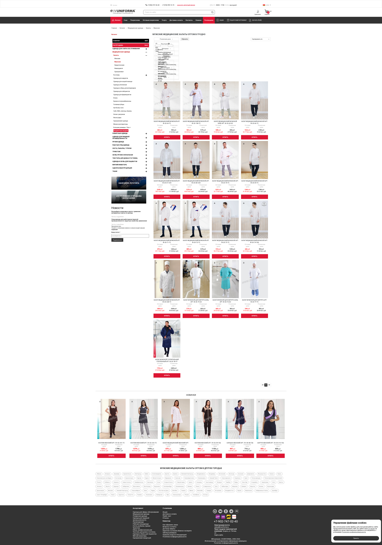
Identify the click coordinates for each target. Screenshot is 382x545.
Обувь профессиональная (122, 155)
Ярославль (136, 486)
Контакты (189, 20)
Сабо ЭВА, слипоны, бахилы (122, 111)
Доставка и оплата (176, 20)
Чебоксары (224, 486)
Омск (145, 490)
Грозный (240, 474)
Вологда (231, 474)
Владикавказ (201, 474)
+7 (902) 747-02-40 (153, 5)
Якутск (108, 486)
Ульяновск (149, 494)
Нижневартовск (189, 478)
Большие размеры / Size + (122, 127)
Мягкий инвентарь (119, 165)
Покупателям (135, 20)
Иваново (235, 486)
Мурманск (168, 478)
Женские (117, 58)
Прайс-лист (167, 516)
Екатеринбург (168, 486)
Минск (191, 490)
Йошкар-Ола (262, 474)
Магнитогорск (157, 478)
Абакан (99, 474)
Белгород (138, 474)
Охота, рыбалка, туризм (121, 148)
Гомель (183, 490)
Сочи (158, 482)
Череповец (264, 482)
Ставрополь (207, 486)
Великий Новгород (187, 474)
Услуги (164, 20)
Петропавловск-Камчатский (273, 478)
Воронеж (157, 486)
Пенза (197, 486)
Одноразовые (119, 71)
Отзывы (166, 518)
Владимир (212, 474)
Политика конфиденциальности (174, 537)
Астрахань (218, 490)
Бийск (146, 474)
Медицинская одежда (121, 52)
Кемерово (159, 494)
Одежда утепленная (120, 85)
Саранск (116, 482)
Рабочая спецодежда (120, 145)
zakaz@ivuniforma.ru (221, 527)
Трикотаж (116, 151)
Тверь (236, 482)
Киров (239, 490)
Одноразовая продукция (122, 168)
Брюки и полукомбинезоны (122, 101)
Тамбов (228, 482)
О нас (125, 20)
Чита (273, 482)
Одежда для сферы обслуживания (126, 48)
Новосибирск (136, 490)
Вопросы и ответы (169, 527)
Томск (113, 494)
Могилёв (200, 490)
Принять (356, 538)
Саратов (121, 494)
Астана (205, 494)
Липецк (189, 486)
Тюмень (139, 494)
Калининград (180, 486)
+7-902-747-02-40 (226, 521)
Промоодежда (118, 142)
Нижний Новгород (122, 490)
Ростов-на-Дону (164, 490)
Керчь (279, 474)
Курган (139, 478)
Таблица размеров (169, 533)
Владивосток (229, 490)
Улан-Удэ (244, 482)
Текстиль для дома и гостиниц (124, 158)
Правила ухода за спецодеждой (174, 535)
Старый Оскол (168, 482)
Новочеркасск (226, 478)
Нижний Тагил (214, 478)
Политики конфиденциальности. (354, 532)
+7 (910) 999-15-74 (168, 5)
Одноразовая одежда (120, 121)
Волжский (222, 474)
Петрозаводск (256, 478)
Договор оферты (169, 529)
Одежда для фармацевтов (122, 94)
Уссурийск (254, 482)
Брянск (175, 474)
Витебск (174, 490)
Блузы (115, 98)
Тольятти (130, 494)
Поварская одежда (119, 133)
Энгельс (99, 486)
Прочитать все (116, 226)
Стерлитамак (181, 482)
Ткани (114, 171)
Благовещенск (156, 474)
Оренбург (275, 490)
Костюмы (116, 75)
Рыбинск (107, 482)
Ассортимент (138, 508)
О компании (167, 508)
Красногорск (129, 478)
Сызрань (199, 482)
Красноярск (100, 490)
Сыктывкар (209, 482)
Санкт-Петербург (102, 494)
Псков (99, 482)
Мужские (117, 62)
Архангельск (127, 474)
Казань (261, 486)
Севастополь (127, 482)
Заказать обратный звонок (186, 5)
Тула (216, 486)
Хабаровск (126, 486)
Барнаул (116, 486)
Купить (167, 137)
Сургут (191, 482)
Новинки (198, 20)
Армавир (116, 474)
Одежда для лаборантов (121, 91)
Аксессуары (117, 117)
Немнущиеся (118, 68)
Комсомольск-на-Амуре (104, 478)
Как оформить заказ (170, 525)
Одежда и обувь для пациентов (124, 161)
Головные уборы (118, 104)
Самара (209, 490)
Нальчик (177, 478)
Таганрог (219, 482)
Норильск (237, 478)
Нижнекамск (202, 478)
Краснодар (270, 486)
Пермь (153, 490)
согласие (371, 529)
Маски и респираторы (120, 124)
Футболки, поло (118, 108)
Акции (165, 512)
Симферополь (139, 482)
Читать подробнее (117, 216)
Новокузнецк (177, 494)
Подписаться (117, 240)
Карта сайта (218, 535)
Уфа (167, 494)
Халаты (116, 55)
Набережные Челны (262, 490)
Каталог (118, 20)
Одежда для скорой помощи (122, 81)
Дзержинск (250, 474)
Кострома (118, 478)
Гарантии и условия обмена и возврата (177, 531)
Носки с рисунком (119, 114)
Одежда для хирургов (120, 78)
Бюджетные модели (121, 130)
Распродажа (208, 20)
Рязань (187, 494)
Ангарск (107, 474)
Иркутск (252, 486)
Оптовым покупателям (151, 20)
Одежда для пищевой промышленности (120, 137)
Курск (147, 478)
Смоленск (150, 482)
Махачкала (248, 490)
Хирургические (119, 65)
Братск (167, 474)
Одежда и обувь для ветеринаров (124, 88)
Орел (246, 478)
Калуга (272, 474)
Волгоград (147, 486)
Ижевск (244, 486)
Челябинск (196, 494)
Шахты (281, 482)
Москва (110, 490)
